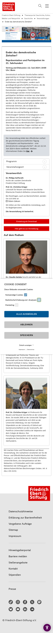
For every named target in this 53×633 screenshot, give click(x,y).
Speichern (26, 335)
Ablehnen (26, 325)
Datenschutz (30, 349)
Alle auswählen (26, 314)
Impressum (22, 349)
